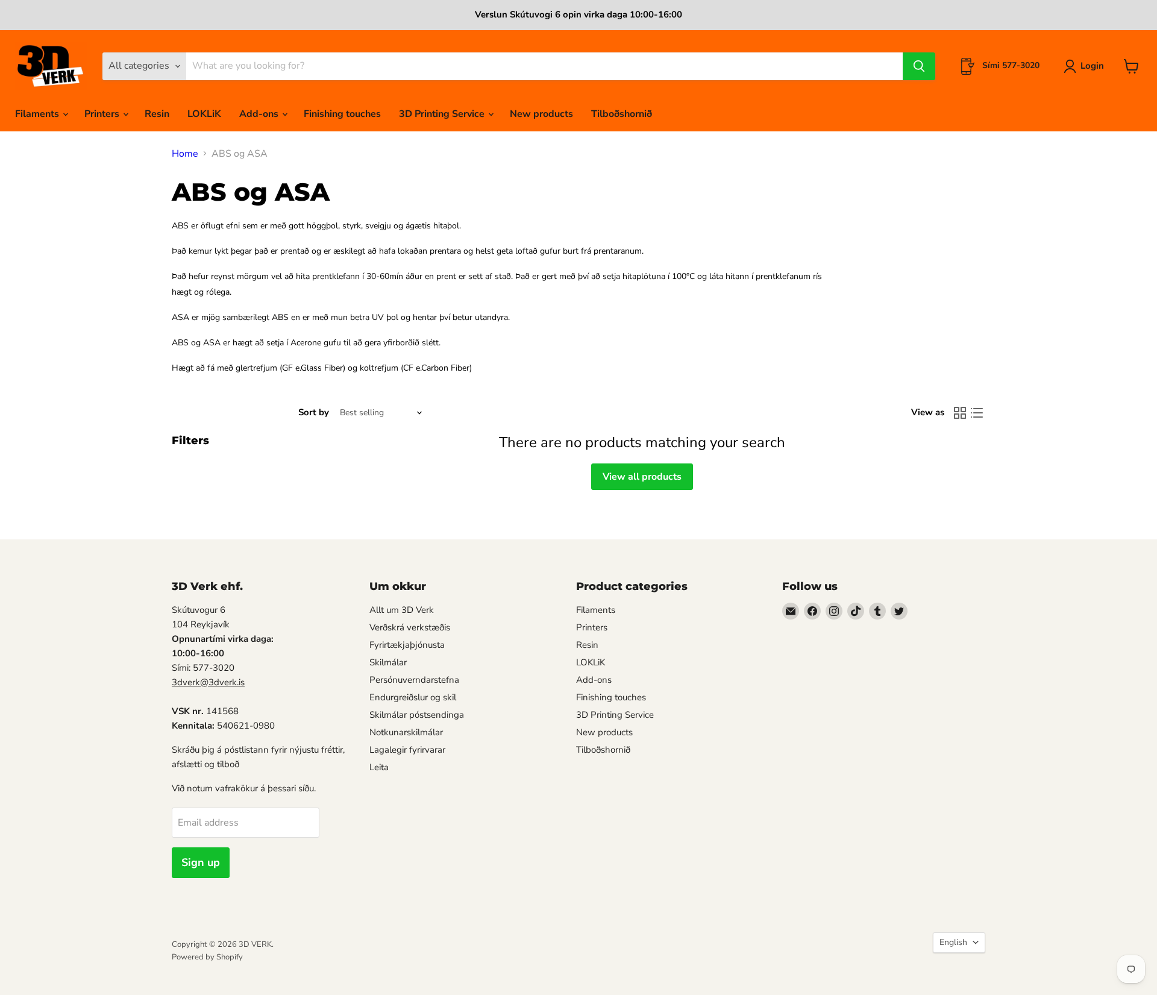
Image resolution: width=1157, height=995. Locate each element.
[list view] (976, 412)
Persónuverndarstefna (414, 680)
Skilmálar (388, 662)
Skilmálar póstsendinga (416, 715)
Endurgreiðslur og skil (412, 697)
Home (185, 153)
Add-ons (260, 114)
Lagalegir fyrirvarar (407, 750)
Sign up (200, 862)
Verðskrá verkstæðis (409, 627)
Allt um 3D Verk (401, 610)
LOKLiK (204, 114)
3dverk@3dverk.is (208, 682)
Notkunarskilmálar (406, 732)
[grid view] (960, 412)
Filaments (38, 114)
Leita (379, 767)
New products (541, 114)
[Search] (919, 66)
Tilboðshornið (621, 114)
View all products (642, 476)
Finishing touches (342, 114)
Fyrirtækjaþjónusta (407, 645)
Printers (103, 114)
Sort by (313, 412)
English (953, 942)
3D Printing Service (443, 114)
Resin (157, 114)
